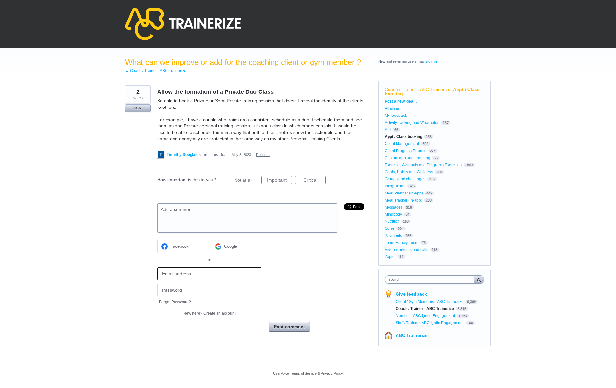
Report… (263, 155)
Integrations (395, 186)
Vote (138, 108)
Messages (394, 207)
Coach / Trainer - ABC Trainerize (417, 89)
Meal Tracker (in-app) (403, 200)
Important (279, 180)
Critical (315, 180)
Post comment (289, 326)
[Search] (479, 279)
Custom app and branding (407, 158)
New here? (209, 313)
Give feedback (411, 294)
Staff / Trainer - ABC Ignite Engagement (430, 323)
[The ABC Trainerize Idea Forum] (183, 24)
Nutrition (392, 221)
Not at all (246, 180)
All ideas (392, 108)
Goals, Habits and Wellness (409, 172)
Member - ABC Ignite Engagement (426, 316)
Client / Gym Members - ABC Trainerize (430, 301)
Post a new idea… (401, 101)
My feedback (396, 115)
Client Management (402, 144)
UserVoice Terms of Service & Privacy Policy (308, 373)
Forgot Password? (175, 302)
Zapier (390, 256)
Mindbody (393, 214)
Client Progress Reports (405, 151)
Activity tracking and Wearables (412, 122)
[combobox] (431, 279)
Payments (393, 235)
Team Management (401, 242)
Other (389, 228)
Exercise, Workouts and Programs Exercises (423, 165)
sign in (431, 61)
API (388, 129)
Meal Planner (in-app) (404, 193)
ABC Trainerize (412, 335)
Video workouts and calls (406, 249)
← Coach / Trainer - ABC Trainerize (155, 70)
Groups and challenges (405, 179)
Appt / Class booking (403, 136)
